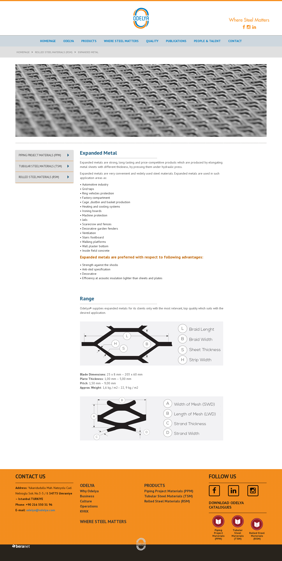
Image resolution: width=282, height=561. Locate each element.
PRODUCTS (88, 41)
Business (87, 496)
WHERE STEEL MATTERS (121, 41)
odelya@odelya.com (40, 510)
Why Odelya (89, 491)
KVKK (84, 511)
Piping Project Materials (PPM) (168, 491)
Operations (89, 506)
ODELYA (87, 485)
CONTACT (235, 41)
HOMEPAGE (48, 41)
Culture (86, 501)
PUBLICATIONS (176, 41)
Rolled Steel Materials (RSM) (53, 52)
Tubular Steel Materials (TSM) (168, 496)
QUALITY (152, 41)
